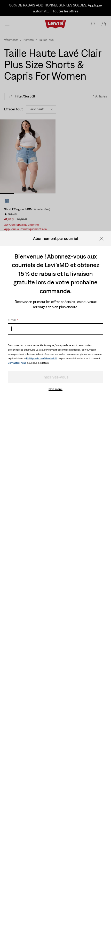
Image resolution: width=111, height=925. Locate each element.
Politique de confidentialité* (41, 358)
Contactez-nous (17, 362)
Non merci (55, 389)
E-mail (13, 320)
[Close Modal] (103, 238)
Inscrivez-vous (55, 377)
